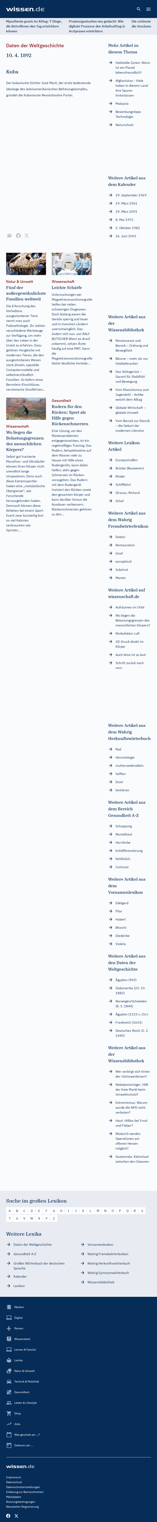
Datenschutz (14, 1482)
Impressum (13, 1477)
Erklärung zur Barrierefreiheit (25, 1492)
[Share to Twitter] (26, 235)
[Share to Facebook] (18, 235)
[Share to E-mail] (9, 235)
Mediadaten (13, 1497)
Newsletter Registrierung (22, 1507)
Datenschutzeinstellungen (23, 1487)
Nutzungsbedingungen (20, 1502)
